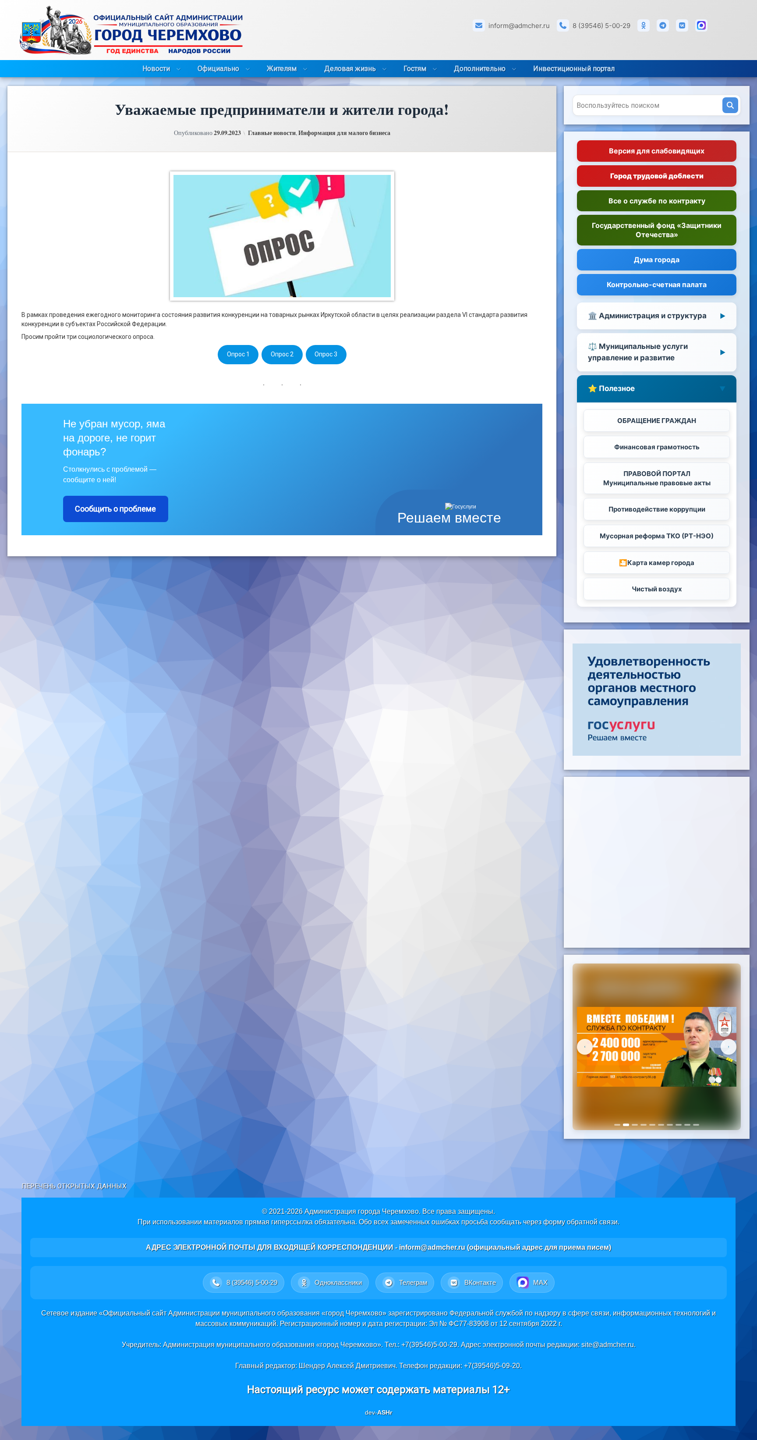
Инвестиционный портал (574, 68)
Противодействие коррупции (656, 509)
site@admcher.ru (607, 1344)
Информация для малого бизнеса (344, 132)
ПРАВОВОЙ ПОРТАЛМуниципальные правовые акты (657, 478)
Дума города (656, 259)
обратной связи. (593, 1222)
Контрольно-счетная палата (657, 284)
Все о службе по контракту (656, 200)
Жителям (282, 68)
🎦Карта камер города (656, 562)
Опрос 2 (282, 354)
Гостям (414, 68)
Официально (218, 68)
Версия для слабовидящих (656, 150)
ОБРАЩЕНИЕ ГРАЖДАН (656, 420)
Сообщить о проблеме (115, 508)
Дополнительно (480, 68)
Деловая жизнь (350, 68)
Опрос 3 (326, 354)
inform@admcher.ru (519, 25)
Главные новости (272, 132)
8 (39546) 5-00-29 (601, 25)
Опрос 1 (238, 354)
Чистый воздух (657, 589)
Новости (156, 68)
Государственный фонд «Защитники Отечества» (657, 230)
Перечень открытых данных (74, 1186)
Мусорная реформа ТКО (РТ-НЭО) (657, 536)
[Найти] (730, 105)
